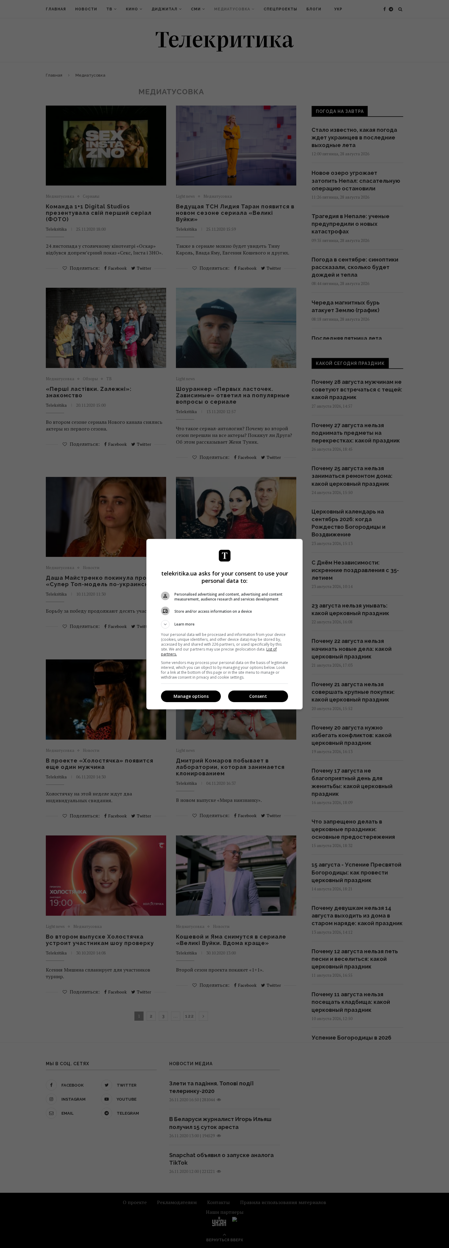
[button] (224, 624)
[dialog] (224, 624)
